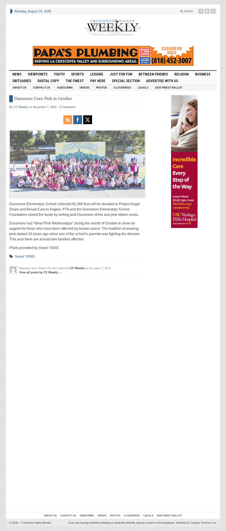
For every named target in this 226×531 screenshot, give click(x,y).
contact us (151, 522)
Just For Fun (121, 74)
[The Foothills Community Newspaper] (113, 27)
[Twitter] (207, 11)
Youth (59, 74)
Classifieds (122, 87)
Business (202, 74)
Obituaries (21, 81)
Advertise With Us (162, 81)
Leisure (96, 74)
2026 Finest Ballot (168, 87)
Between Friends (153, 74)
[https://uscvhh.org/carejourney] (184, 161)
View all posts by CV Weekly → (40, 272)
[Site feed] (214, 11)
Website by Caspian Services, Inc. (196, 522)
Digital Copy (48, 81)
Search (188, 11)
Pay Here (97, 81)
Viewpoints (37, 74)
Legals (143, 87)
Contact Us (41, 87)
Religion (181, 74)
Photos (101, 87)
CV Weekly (21, 107)
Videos (84, 87)
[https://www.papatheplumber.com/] (113, 56)
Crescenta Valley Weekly (35, 522)
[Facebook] (201, 11)
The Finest (75, 81)
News (16, 74)
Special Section (126, 81)
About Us (19, 87)
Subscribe (65, 87)
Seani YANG (25, 256)
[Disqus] (77, 336)
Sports (77, 74)
